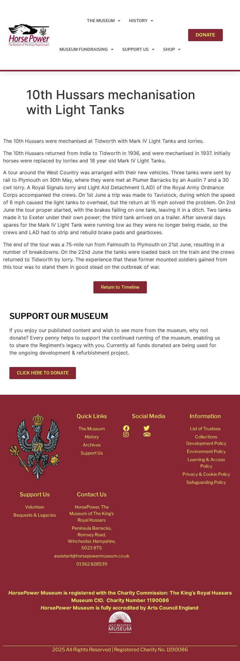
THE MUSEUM (101, 20)
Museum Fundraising (83, 49)
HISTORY (138, 20)
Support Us (135, 49)
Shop (169, 49)
